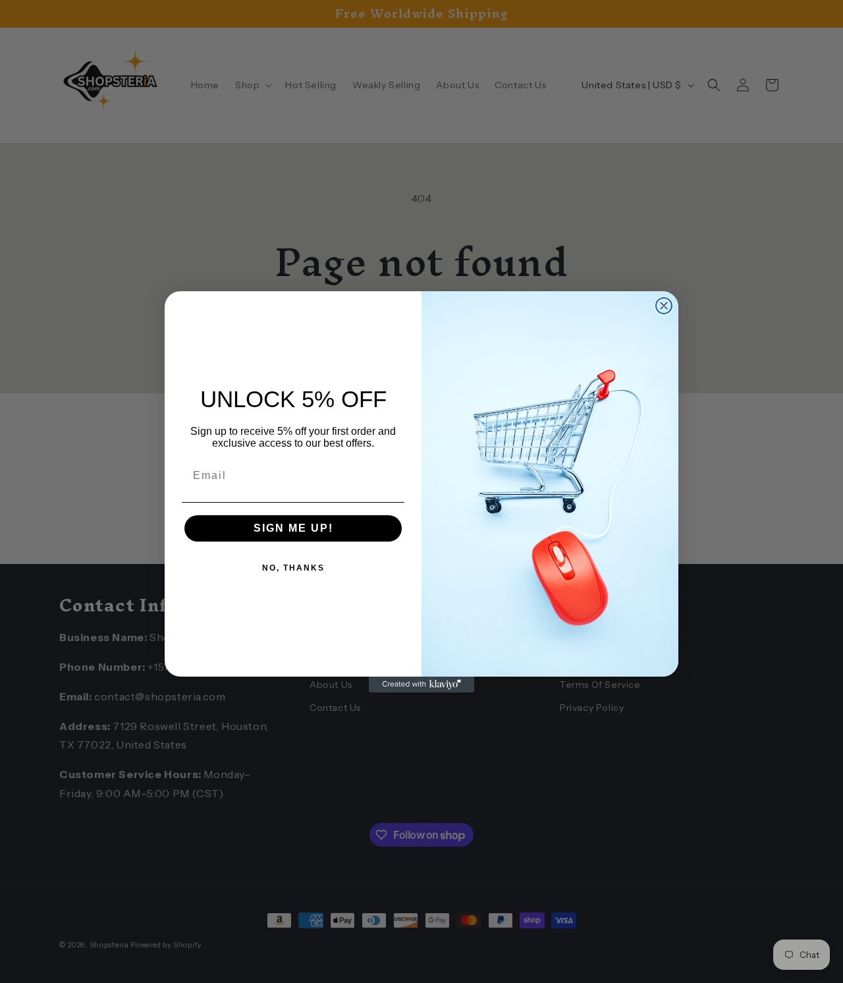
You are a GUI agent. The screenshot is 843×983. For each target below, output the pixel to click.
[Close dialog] (664, 306)
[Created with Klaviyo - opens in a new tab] (421, 684)
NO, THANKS (293, 568)
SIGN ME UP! (293, 528)
